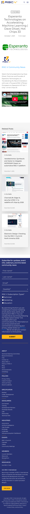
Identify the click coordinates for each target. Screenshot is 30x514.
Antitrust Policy (6, 383)
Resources (5, 456)
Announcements (7, 369)
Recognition (5, 458)
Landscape (5, 431)
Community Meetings (8, 446)
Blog (3, 365)
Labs (3, 411)
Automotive (5, 423)
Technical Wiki (6, 415)
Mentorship (5, 413)
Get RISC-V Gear (6, 465)
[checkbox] (15, 300)
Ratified (4, 392)
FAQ (3, 358)
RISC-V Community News (13, 67)
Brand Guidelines (7, 385)
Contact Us (5, 360)
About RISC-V (6, 362)
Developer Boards (7, 409)
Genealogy (5, 371)
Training (4, 405)
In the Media (15, 12)
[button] (27, 2)
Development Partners (8, 407)
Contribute (5, 396)
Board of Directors (7, 356)
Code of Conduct (7, 381)
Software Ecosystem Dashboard (11, 433)
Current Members (7, 454)
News (3, 367)
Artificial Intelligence (8, 425)
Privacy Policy (6, 379)
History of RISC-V (7, 364)
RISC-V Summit (6, 440)
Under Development (8, 394)
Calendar (4, 442)
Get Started (5, 403)
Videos (4, 444)
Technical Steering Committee (11, 354)
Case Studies (5, 427)
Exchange (5, 429)
